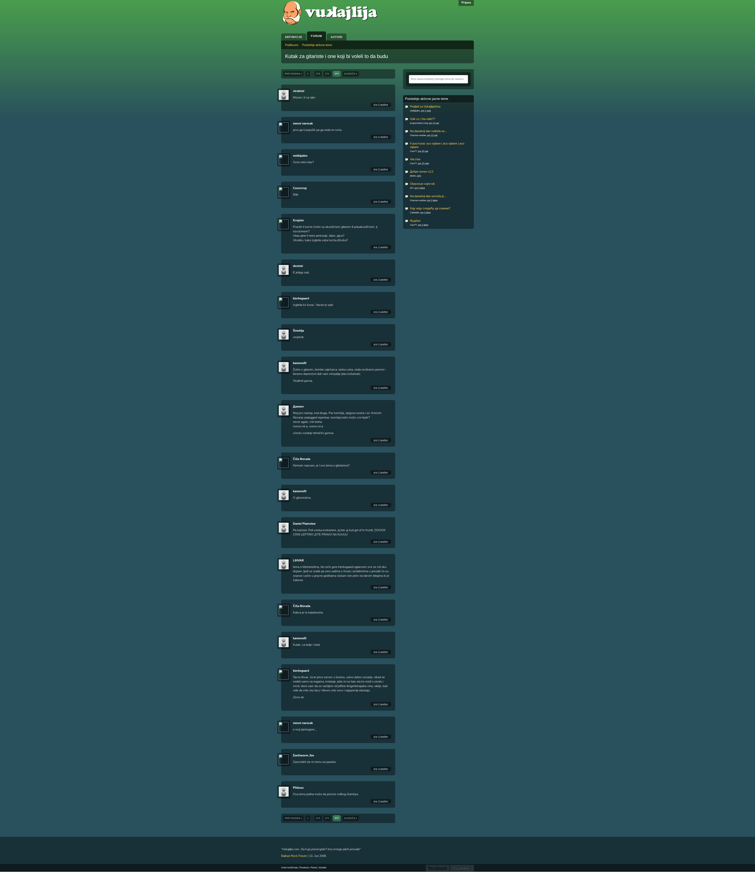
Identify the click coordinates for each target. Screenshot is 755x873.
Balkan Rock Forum (294, 855)
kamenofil (299, 363)
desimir (298, 266)
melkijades (300, 155)
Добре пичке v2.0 (421, 171)
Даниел (298, 406)
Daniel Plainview (304, 523)
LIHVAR (298, 560)
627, (417, 188)
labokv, (415, 176)
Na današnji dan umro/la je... (428, 196)
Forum (316, 36)
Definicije (293, 37)
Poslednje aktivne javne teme (426, 99)
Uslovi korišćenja (289, 867)
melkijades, (420, 110)
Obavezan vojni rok (422, 183)
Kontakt (322, 867)
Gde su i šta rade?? (422, 119)
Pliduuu (298, 787)
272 (337, 74)
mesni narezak (303, 123)
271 (327, 74)
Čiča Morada (301, 459)
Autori (337, 37)
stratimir (299, 91)
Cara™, (419, 151)
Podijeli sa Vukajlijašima (425, 106)
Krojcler (298, 220)
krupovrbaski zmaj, (424, 123)
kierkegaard (301, 298)
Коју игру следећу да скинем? (430, 208)
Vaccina (415, 159)
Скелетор (300, 188)
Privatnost (304, 867)
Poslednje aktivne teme (317, 45)
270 (318, 74)
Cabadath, (420, 212)
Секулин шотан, (423, 135)
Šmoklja (298, 330)
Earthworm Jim (303, 755)
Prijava (466, 2)
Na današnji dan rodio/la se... (428, 131)
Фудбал (415, 220)
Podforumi (291, 45)
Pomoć (314, 867)
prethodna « (293, 74)
